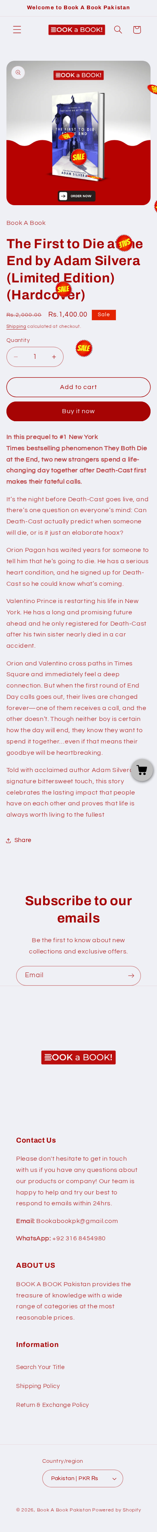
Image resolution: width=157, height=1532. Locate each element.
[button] (17, 30)
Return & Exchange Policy (52, 1405)
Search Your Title (40, 1367)
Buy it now (78, 411)
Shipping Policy (38, 1386)
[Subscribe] (131, 976)
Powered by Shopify (116, 1510)
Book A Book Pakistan (64, 1510)
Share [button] (22, 840)
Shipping (16, 326)
